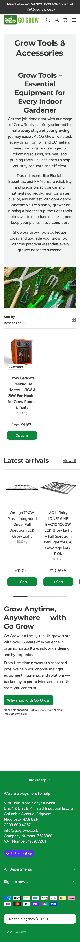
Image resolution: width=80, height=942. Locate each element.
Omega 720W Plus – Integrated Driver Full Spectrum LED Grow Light (22, 524)
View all (69, 460)
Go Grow (20, 932)
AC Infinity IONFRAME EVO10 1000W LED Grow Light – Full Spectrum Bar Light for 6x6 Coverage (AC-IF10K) (58, 533)
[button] (65, 20)
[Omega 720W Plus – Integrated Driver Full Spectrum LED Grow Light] (22, 488)
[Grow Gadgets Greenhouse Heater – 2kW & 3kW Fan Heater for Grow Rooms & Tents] (22, 353)
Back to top (38, 780)
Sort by (9, 317)
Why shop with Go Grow (28, 700)
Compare (17, 366)
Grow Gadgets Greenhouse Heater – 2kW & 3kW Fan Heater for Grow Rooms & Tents (22, 393)
